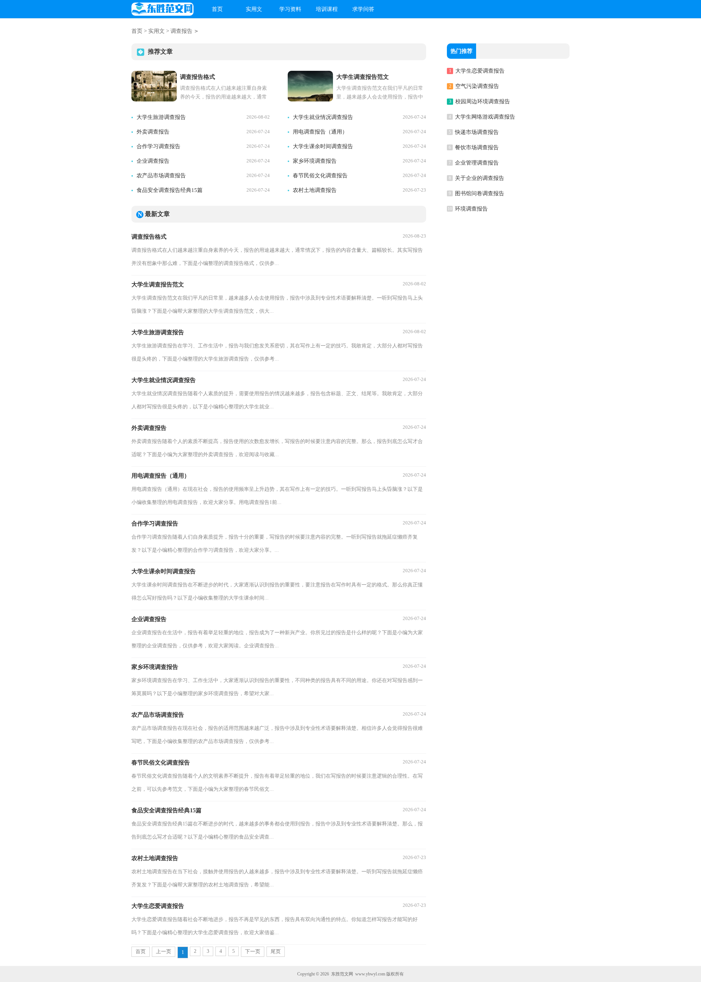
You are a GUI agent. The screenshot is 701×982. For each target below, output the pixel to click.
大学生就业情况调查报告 (323, 117)
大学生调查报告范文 (157, 284)
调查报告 (181, 31)
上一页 (163, 951)
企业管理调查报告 (477, 163)
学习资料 (290, 9)
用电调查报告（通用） (320, 132)
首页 (217, 9)
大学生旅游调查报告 (161, 117)
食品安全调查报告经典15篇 (170, 190)
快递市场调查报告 (477, 132)
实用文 (254, 9)
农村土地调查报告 (315, 190)
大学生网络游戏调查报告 (485, 117)
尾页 (276, 951)
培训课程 (327, 9)
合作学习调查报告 (158, 146)
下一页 (252, 951)
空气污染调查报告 (477, 86)
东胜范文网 (342, 974)
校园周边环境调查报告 (482, 101)
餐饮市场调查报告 (477, 147)
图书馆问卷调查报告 (479, 193)
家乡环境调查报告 (315, 161)
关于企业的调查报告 (479, 178)
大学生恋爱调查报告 (157, 906)
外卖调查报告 (153, 132)
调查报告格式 (148, 237)
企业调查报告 (153, 161)
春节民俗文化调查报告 (320, 175)
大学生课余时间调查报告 (323, 146)
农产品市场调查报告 (161, 175)
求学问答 (363, 9)
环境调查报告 (471, 209)
